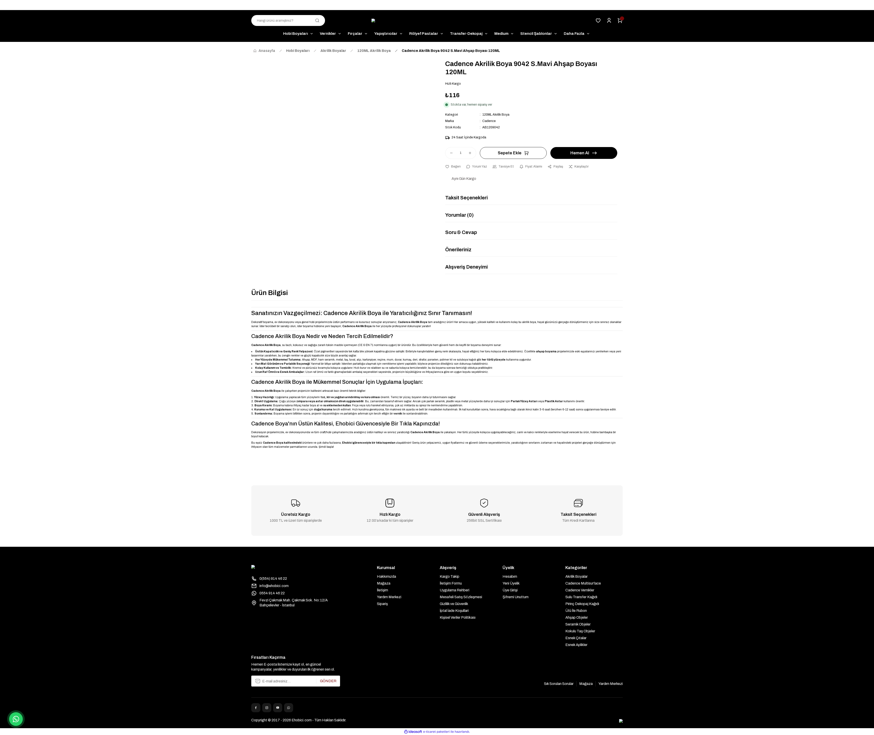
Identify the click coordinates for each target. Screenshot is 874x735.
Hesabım (510, 576)
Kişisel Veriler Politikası (457, 617)
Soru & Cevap (461, 232)
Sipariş (382, 604)
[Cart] (620, 20)
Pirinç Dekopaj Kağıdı (582, 604)
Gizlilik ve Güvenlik (454, 604)
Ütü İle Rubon (576, 611)
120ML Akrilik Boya (495, 114)
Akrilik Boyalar (576, 576)
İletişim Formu (451, 583)
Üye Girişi (510, 590)
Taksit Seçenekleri (466, 198)
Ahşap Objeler (576, 617)
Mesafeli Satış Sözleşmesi (461, 597)
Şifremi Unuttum (515, 597)
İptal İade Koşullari (454, 611)
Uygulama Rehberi (454, 590)
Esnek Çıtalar (576, 638)
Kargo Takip (449, 576)
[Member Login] (609, 20)
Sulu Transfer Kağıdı (581, 597)
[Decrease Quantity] (449, 153)
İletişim (382, 590)
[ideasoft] (413, 732)
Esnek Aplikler (576, 645)
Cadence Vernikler (579, 590)
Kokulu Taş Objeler (580, 631)
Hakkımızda (386, 576)
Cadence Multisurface (583, 583)
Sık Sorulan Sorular (559, 684)
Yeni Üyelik (511, 583)
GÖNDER (328, 681)
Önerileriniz (458, 249)
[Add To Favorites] (453, 166)
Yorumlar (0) (459, 215)
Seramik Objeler (578, 624)
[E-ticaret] (436, 732)
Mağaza (383, 583)
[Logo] (437, 20)
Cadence (489, 121)
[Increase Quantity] (472, 153)
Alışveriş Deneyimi (466, 267)
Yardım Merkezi (389, 597)
